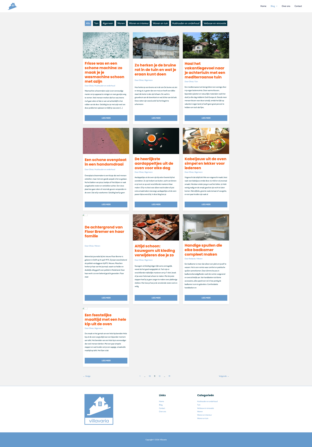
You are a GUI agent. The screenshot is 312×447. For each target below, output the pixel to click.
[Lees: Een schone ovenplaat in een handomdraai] (106, 140)
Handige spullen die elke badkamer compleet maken (203, 250)
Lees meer (114, 117)
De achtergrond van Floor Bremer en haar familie (104, 232)
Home (161, 401)
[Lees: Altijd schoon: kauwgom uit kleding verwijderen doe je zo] (156, 227)
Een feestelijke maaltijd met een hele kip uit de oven (105, 319)
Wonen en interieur (139, 23)
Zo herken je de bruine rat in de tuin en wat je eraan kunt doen (155, 70)
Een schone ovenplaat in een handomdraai (106, 162)
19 (169, 376)
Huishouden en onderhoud (185, 23)
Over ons (162, 411)
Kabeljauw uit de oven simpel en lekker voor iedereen (205, 163)
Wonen (121, 23)
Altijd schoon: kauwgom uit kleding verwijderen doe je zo (155, 250)
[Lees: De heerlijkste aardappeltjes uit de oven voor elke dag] (156, 140)
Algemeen (108, 23)
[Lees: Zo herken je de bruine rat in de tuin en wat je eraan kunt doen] (156, 45)
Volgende (224, 376)
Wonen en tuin (160, 23)
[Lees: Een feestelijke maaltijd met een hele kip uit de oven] (85, 308)
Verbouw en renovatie (215, 23)
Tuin (96, 23)
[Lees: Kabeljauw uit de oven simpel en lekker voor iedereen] (206, 140)
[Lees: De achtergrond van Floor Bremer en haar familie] (85, 215)
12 (159, 376)
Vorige (86, 376)
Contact (162, 408)
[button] (276, 6)
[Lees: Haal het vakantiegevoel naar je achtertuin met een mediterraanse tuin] (206, 45)
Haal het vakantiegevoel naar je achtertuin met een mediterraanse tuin (205, 70)
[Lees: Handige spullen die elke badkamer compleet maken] (206, 227)
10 (150, 376)
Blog (160, 405)
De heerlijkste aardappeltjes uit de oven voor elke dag (154, 163)
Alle (88, 23)
